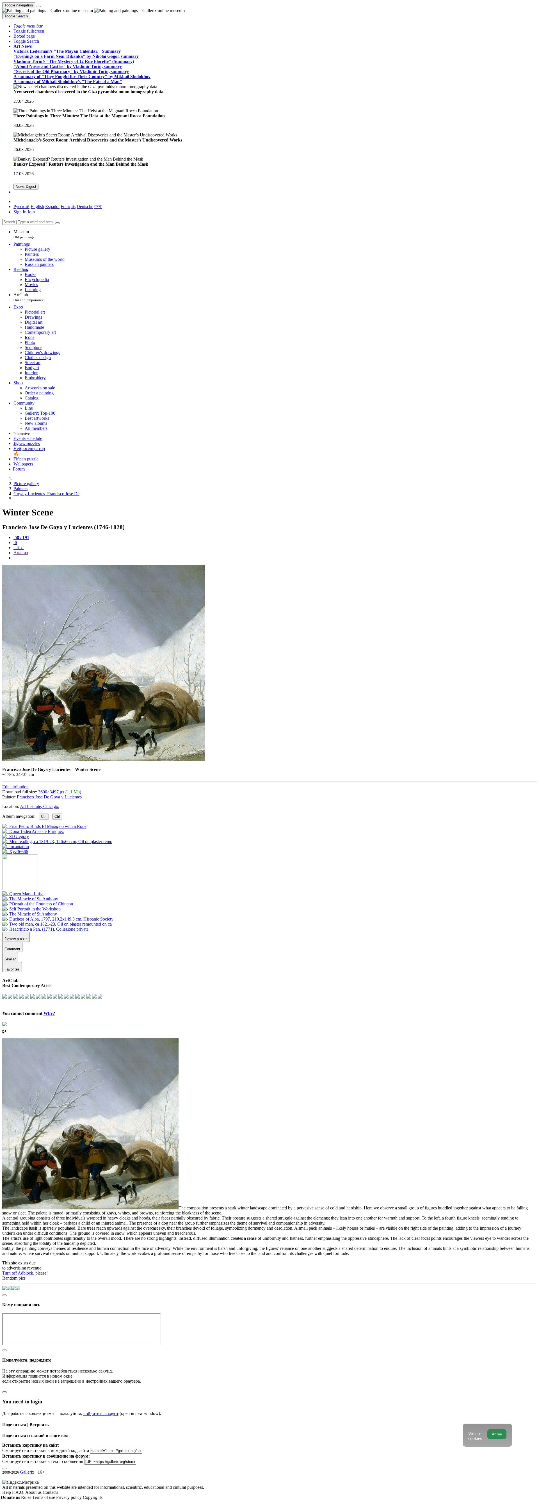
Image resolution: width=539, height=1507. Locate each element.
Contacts (50, 1492)
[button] (28, 26)
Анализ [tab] (20, 552)
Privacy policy (69, 1497)
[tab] (21, 537)
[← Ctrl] (15, 851)
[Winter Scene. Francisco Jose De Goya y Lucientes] (103, 759)
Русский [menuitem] (21, 206)
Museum (23, 234)
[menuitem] (98, 206)
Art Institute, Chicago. (39, 806)
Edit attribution (15, 786)
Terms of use (44, 1497)
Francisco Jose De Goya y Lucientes (49, 796)
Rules (26, 1497)
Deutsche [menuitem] (85, 206)
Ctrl (44, 816)
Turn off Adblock (17, 1273)
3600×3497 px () (59, 791)
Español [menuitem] (52, 206)
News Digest (26, 186)
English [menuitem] (37, 206)
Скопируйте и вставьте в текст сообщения (42, 1461)
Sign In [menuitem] (19, 211)
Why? (49, 1013)
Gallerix (27, 1472)
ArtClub (28, 297)
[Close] (57, 223)
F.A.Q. (18, 1492)
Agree (497, 1434)
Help (7, 1492)
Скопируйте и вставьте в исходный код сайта (45, 1450)
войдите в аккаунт (100, 1413)
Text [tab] (19, 547)
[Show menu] (38, 6)
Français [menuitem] (68, 206)
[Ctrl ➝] (23, 893)
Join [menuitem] (31, 211)
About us (34, 1492)
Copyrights (92, 1497)
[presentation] (275, 557)
